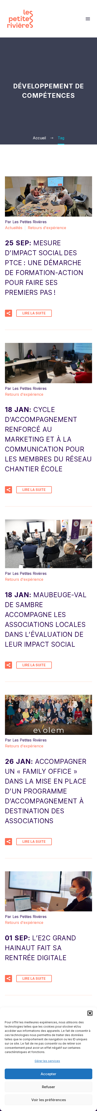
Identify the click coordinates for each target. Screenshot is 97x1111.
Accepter (48, 1074)
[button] (90, 1013)
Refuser (48, 1087)
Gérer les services (47, 1061)
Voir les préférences (48, 1100)
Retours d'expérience (47, 227)
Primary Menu (88, 18)
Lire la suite (34, 313)
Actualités (13, 227)
